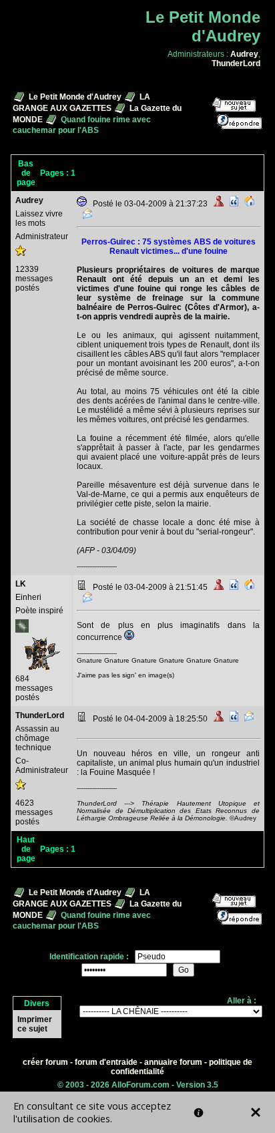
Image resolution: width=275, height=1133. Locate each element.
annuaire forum (173, 1062)
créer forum (45, 1062)
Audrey (244, 54)
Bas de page (26, 173)
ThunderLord (236, 63)
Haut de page (26, 849)
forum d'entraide (106, 1062)
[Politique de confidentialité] (199, 1113)
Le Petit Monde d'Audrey (75, 97)
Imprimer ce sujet (34, 1024)
